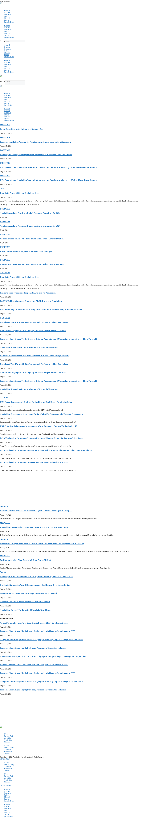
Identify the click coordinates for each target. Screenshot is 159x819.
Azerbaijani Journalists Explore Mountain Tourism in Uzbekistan (29, 347)
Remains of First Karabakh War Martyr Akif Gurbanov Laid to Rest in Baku (34, 322)
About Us (7, 738)
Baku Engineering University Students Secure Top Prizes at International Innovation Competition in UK (46, 450)
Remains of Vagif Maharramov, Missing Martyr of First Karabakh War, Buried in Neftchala (41, 309)
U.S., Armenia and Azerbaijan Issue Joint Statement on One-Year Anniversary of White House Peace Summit (48, 167)
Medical (7, 18)
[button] (5, 759)
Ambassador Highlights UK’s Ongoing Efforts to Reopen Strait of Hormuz (33, 331)
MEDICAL (5, 506)
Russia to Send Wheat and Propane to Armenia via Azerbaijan (28, 293)
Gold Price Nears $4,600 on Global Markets (19, 193)
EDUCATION (4, 397)
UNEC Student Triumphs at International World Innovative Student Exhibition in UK (38, 426)
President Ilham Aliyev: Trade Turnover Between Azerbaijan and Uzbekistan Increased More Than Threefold (48, 339)
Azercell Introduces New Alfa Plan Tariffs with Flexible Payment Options (32, 239)
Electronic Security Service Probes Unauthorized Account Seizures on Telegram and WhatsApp (42, 544)
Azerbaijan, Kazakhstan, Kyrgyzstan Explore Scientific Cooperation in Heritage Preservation (41, 414)
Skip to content (5, 1)
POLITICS (5, 125)
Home (6, 734)
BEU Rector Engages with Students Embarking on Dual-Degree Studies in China (36, 402)
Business (7, 12)
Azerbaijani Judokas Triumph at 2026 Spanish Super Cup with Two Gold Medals (36, 576)
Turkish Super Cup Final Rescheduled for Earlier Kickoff (25, 560)
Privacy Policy (9, 736)
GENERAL (5, 272)
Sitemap (7, 742)
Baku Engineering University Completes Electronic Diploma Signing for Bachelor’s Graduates (41, 438)
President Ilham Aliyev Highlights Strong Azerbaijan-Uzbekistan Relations (33, 648)
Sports (6, 20)
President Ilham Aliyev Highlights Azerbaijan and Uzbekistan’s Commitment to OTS (37, 631)
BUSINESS (5, 209)
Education (7, 14)
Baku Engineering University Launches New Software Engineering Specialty (34, 462)
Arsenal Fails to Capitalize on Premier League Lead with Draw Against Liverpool (36, 511)
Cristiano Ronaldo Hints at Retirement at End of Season (25, 602)
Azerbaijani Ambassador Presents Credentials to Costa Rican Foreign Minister (34, 356)
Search (2, 41)
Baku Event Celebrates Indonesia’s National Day (21, 129)
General (7, 10)
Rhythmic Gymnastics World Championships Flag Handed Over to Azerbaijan (35, 585)
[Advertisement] (65, 488)
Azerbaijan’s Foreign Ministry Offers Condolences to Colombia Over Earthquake (36, 155)
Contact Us (8, 740)
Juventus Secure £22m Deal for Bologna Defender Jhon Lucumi (28, 593)
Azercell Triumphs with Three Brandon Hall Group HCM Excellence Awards (34, 623)
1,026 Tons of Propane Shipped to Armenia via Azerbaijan (26, 251)
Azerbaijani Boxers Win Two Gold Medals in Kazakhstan (25, 610)
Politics (6, 16)
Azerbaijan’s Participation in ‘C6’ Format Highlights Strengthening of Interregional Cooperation (43, 656)
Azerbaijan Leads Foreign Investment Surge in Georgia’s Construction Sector (34, 527)
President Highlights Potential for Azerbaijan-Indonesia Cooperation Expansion (35, 142)
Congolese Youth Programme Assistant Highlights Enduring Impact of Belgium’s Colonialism (41, 639)
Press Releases (9, 22)
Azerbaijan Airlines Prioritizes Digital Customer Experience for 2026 (30, 213)
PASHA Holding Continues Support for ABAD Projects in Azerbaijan (31, 301)
